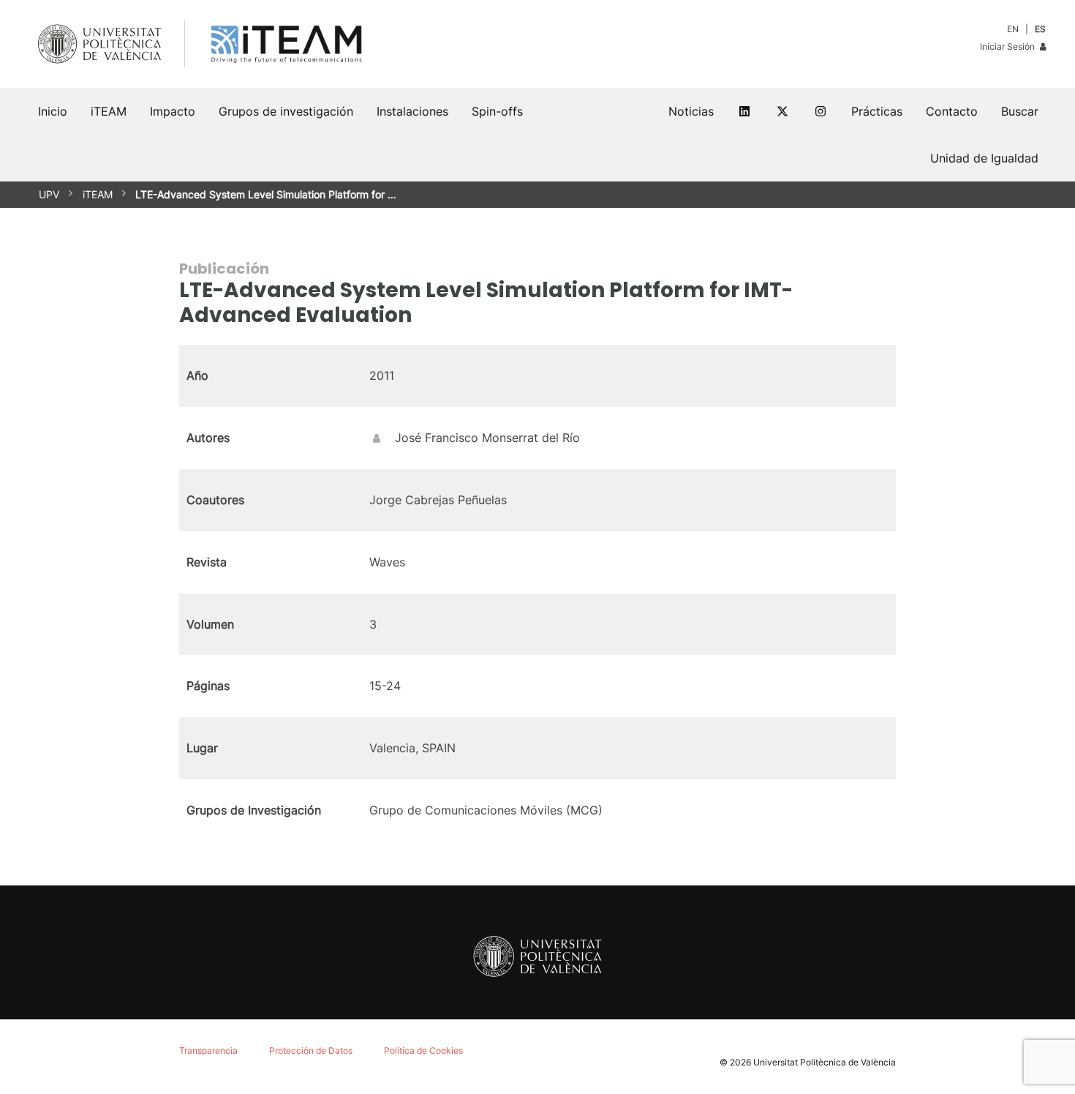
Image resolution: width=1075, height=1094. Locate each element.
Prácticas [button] (876, 111)
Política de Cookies (423, 1050)
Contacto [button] (952, 111)
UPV (49, 194)
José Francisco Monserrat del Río (487, 437)
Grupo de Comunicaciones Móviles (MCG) (486, 810)
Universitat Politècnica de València (824, 1062)
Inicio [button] (52, 111)
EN (1013, 28)
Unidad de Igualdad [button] (984, 158)
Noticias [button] (691, 111)
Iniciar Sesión (1008, 46)
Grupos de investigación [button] (286, 111)
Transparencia (208, 1050)
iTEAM (98, 194)
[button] (1020, 111)
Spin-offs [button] (497, 111)
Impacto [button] (172, 111)
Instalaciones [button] (412, 111)
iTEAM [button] (109, 111)
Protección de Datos (310, 1050)
